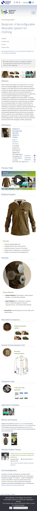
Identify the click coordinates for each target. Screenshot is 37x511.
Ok (11, 508)
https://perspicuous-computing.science (12, 485)
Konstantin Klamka (22, 463)
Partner (3, 44)
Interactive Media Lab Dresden (8, 12)
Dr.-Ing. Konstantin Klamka (23, 51)
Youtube (17, 2)
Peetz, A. (14, 139)
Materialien (30, 160)
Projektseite (30, 157)
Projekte (3, 38)
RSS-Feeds (19, 2)
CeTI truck (24, 425)
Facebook (14, 2)
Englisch (23, 61)
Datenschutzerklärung (20, 508)
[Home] (1, 494)
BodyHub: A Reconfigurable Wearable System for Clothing (17, 133)
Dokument (30, 155)
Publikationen (5, 41)
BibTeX (30, 162)
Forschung (6, 494)
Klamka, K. (15, 141)
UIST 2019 (21, 423)
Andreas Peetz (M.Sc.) (9, 51)
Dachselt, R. (15, 143)
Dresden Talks (5, 47)
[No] (35, 503)
